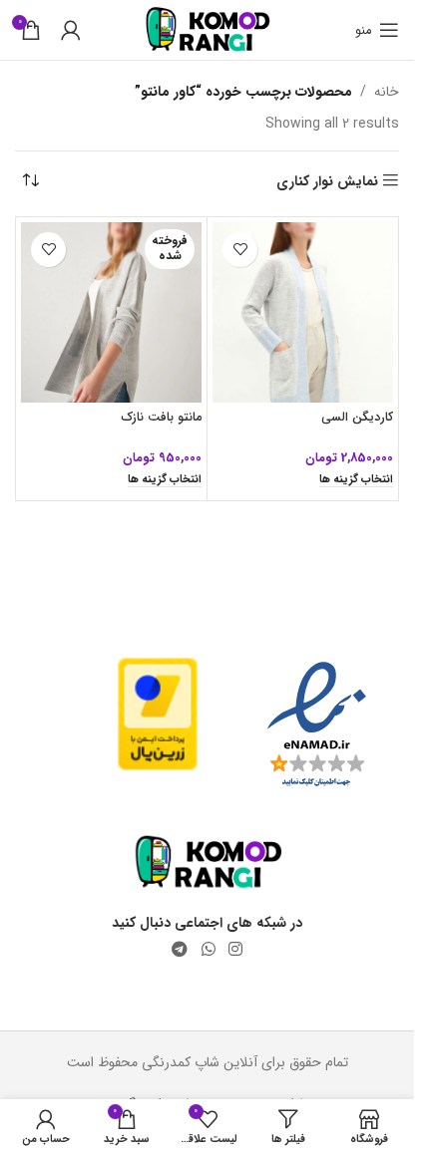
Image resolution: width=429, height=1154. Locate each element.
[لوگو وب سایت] (207, 29)
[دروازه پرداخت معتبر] (158, 713)
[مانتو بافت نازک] (111, 312)
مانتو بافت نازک (161, 418)
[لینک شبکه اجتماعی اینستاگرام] (234, 950)
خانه (386, 92)
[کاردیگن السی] (303, 312)
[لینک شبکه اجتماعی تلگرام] (180, 950)
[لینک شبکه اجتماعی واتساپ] (208, 950)
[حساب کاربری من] (71, 30)
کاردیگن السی (357, 418)
